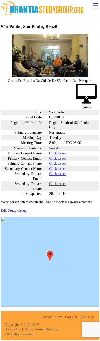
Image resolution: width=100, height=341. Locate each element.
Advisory (87, 317)
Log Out (71, 317)
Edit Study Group (14, 211)
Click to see (57, 153)
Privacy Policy (51, 317)
